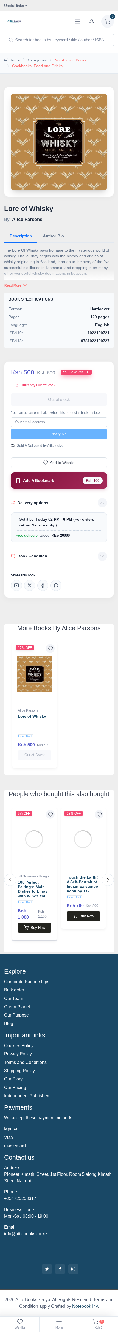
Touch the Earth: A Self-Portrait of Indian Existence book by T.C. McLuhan (82, 886)
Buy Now (38, 928)
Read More (13, 285)
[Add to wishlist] (50, 648)
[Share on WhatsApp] (55, 585)
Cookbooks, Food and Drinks (37, 66)
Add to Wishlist (62, 462)
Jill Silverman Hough (33, 876)
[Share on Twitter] (29, 585)
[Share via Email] (16, 585)
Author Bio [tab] (53, 236)
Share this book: (23, 575)
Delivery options (33, 503)
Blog (8, 1023)
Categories (37, 60)
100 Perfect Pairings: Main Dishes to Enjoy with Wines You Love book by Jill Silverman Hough (34, 893)
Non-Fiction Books (70, 60)
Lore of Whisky (32, 716)
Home (14, 60)
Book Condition (32, 556)
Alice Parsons (28, 710)
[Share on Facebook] (42, 585)
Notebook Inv (85, 1306)
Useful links (14, 5)
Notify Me (59, 434)
